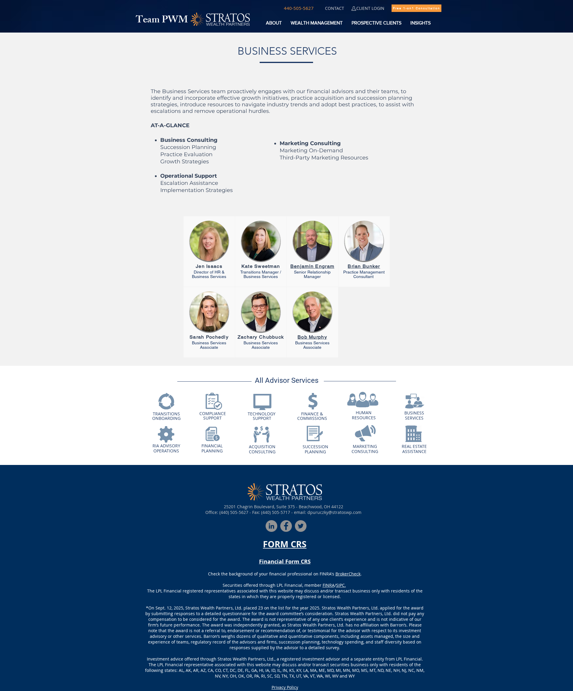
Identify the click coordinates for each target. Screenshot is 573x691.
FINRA (329, 585)
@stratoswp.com (344, 512)
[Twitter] (300, 526)
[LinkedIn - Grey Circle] (271, 526)
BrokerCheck (348, 574)
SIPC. (341, 585)
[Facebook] (286, 526)
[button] (299, 8)
